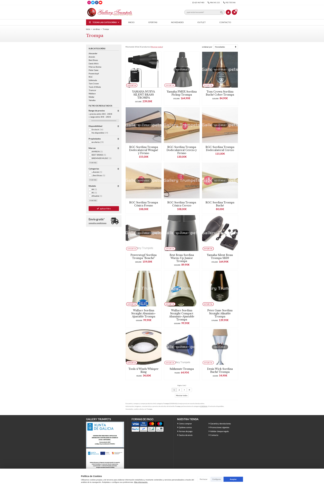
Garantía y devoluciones (220, 423)
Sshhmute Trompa (182, 368)
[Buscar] (221, 12)
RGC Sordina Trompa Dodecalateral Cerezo (220, 149)
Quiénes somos (185, 427)
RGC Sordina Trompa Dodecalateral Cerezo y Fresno (182, 150)
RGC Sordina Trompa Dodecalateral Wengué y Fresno (143, 150)
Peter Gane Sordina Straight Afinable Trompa (219, 313)
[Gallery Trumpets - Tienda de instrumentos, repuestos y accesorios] (110, 12)
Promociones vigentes (219, 427)
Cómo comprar (185, 423)
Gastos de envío (186, 435)
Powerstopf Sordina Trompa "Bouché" (143, 256)
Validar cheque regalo (219, 431)
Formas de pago (186, 431)
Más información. (141, 482)
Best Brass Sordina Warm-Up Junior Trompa (182, 258)
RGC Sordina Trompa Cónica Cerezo (181, 204)
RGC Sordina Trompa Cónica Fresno (143, 204)
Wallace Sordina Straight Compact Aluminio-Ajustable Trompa (181, 315)
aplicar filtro (105, 208)
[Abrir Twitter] (93, 2)
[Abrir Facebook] (96, 2)
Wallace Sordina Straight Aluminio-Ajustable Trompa (143, 313)
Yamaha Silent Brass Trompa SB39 (220, 256)
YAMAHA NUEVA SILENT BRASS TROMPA (143, 94)
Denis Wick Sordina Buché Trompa (220, 370)
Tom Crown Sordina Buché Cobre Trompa (220, 93)
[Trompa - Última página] (184, 390)
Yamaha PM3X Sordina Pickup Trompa (182, 93)
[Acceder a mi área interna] (228, 12)
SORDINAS (203, 406)
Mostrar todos (156, 47)
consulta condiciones (97, 223)
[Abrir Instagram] (89, 2)
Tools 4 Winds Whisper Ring (143, 370)
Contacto (214, 435)
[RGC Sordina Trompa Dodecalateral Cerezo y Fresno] (182, 125)
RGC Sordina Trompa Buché (220, 204)
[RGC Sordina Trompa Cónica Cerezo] (182, 180)
